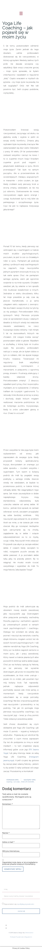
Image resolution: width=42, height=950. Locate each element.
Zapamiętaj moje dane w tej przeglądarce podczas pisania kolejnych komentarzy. (20, 863)
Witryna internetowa (10, 851)
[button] (21, 13)
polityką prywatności (26, 904)
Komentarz (7, 804)
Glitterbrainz (29, 932)
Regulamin (28, 937)
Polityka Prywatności (17, 937)
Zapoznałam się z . (19, 904)
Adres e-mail (8, 842)
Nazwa (6, 833)
